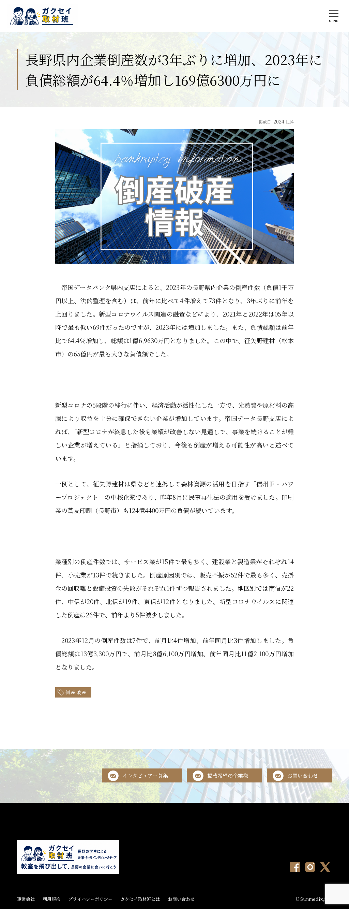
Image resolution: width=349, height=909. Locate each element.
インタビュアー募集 (145, 775)
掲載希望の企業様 (227, 775)
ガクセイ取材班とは (140, 899)
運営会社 (26, 899)
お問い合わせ (302, 775)
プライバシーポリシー (90, 899)
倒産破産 (76, 692)
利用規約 (51, 899)
